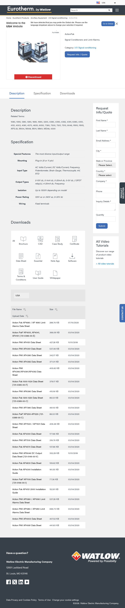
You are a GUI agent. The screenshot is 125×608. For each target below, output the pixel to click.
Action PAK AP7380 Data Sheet (27, 407)
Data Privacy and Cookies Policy (21, 599)
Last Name (102, 130)
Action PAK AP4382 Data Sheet (27, 361)
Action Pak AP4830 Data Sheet (26, 462)
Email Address (103, 140)
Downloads (67, 93)
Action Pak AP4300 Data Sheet (26, 433)
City (98, 150)
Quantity (100, 214)
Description (16, 93)
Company (101, 181)
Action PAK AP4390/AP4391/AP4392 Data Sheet (26, 371)
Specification (42, 93)
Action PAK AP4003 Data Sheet (27, 518)
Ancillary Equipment (39, 17)
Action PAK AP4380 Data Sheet (27, 355)
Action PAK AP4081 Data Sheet (26, 525)
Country (100, 170)
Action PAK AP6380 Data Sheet (27, 391)
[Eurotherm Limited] (29, 12)
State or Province (104, 160)
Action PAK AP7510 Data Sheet (26, 440)
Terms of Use (44, 599)
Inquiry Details (103, 201)
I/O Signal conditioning (57, 17)
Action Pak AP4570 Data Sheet (26, 446)
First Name (102, 120)
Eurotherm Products (21, 17)
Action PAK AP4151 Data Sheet (26, 342)
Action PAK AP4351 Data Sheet (26, 348)
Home (8, 17)
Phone (99, 191)
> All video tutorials (105, 263)
